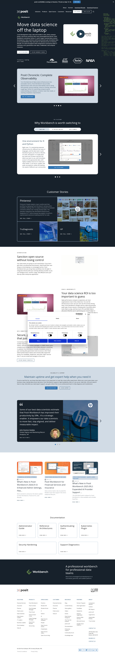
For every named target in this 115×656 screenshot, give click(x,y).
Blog (66, 603)
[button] (80, 34)
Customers (61, 11)
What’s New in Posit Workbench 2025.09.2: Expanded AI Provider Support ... (82, 488)
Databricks (79, 611)
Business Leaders (21, 622)
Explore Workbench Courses (38, 52)
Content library (68, 605)
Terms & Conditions (22, 651)
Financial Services (21, 603)
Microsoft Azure (81, 621)
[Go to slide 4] (60, 105)
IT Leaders (19, 620)
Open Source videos (44, 632)
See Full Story (25, 218)
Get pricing (31, 626)
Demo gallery (87, 11)
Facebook (83, 650)
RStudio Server (44, 608)
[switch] (50, 335)
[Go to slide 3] (58, 105)
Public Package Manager (32, 619)
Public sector (20, 611)
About (64, 7)
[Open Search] (93, 11)
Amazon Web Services (80, 618)
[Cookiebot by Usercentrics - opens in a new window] (77, 314)
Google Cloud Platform (80, 624)
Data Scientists (20, 613)
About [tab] (77, 318)
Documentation (69, 626)
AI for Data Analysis (57, 129)
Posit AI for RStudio (32, 622)
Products (44, 11)
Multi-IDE (42, 129)
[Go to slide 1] (54, 105)
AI (41, 616)
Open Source (52, 11)
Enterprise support (67, 629)
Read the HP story (24, 437)
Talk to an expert (23, 52)
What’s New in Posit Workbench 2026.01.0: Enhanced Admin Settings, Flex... (29, 486)
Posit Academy (20, 625)
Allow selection (57, 340)
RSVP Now (77, 1)
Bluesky (96, 650)
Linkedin (93, 650)
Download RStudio (80, 7)
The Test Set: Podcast (68, 620)
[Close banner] (85, 314)
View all (19, 628)
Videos (66, 611)
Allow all (77, 340)
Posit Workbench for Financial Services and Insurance (55, 484)
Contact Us (92, 628)
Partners (70, 7)
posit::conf (67, 623)
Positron (43, 603)
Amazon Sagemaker (79, 614)
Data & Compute (73, 129)
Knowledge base (69, 635)
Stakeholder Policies (92, 618)
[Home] (23, 11)
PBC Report (92, 609)
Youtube (80, 650)
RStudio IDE (44, 605)
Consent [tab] (38, 318)
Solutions (37, 11)
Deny (38, 340)
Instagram (90, 650)
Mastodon (86, 650)
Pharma (19, 608)
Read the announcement (27, 96)
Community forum (69, 632)
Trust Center (92, 621)
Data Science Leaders (20, 617)
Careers (91, 606)
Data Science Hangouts (68, 617)
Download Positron (92, 7)
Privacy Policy (34, 651)
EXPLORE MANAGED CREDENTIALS (26, 360)
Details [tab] (57, 318)
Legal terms (92, 614)
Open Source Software (44, 619)
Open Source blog (45, 635)
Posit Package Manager (32, 609)
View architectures (51, 388)
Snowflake (79, 608)
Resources (69, 11)
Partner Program (81, 603)
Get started (77, 11)
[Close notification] (113, 2)
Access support (65, 388)
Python (43, 613)
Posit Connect (32, 605)
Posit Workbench (33, 603)
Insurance (19, 605)
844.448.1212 (92, 638)
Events (66, 613)
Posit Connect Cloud (32, 615)
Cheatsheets (44, 629)
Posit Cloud (32, 612)
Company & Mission (91, 603)
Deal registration (81, 605)
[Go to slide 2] (56, 105)
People (42, 622)
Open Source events (44, 626)
